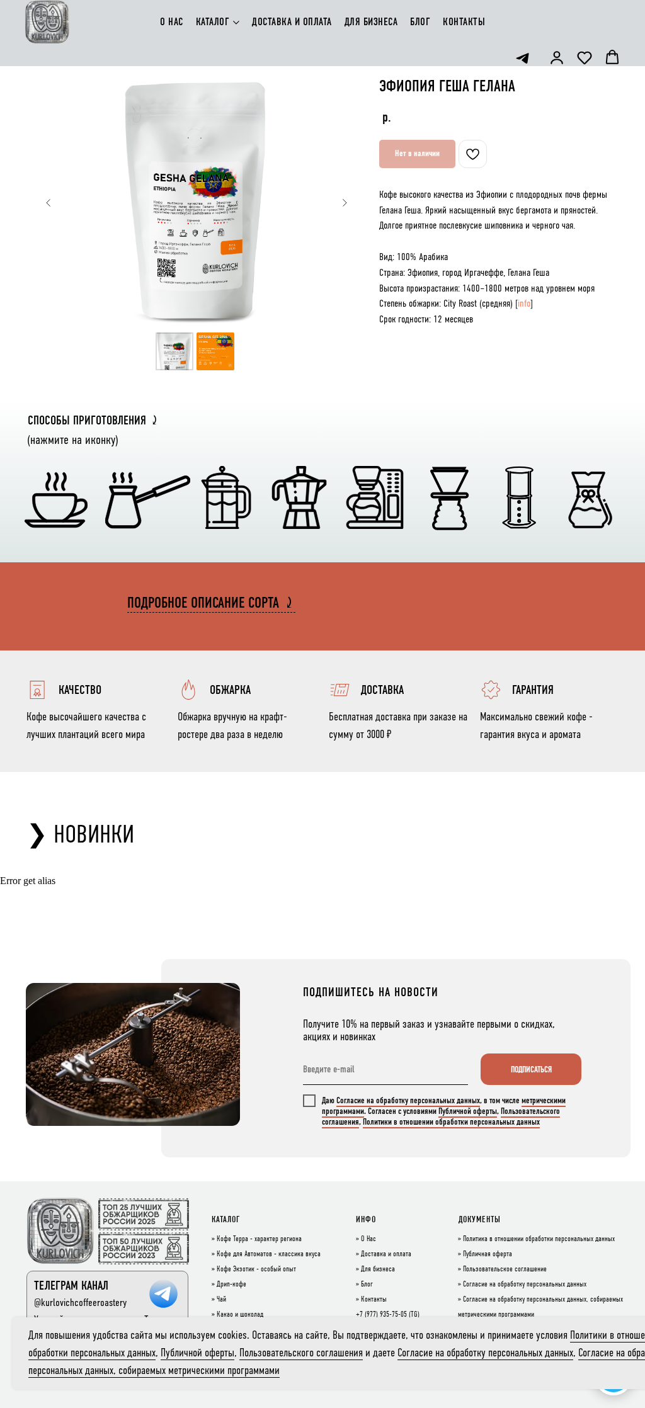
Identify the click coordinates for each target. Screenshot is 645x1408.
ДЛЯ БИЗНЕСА (371, 21)
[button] (556, 57)
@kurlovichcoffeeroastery (80, 1302)
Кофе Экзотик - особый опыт (256, 1269)
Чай (221, 1299)
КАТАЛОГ (213, 21)
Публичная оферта (487, 1254)
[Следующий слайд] (344, 202)
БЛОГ (420, 21)
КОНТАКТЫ (464, 21)
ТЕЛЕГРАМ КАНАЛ (71, 1285)
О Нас (368, 1239)
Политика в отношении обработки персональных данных (539, 1239)
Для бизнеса (378, 1269)
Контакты (374, 1299)
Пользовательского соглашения (301, 1353)
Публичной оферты (467, 1111)
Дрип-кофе (231, 1284)
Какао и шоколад (240, 1315)
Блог (367, 1284)
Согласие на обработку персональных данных (408, 1100)
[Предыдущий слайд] (48, 202)
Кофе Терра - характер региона (259, 1239)
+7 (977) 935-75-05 (381, 1315)
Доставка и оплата (386, 1254)
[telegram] (522, 58)
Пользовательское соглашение (505, 1269)
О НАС (171, 21)
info (524, 303)
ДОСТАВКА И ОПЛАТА (292, 21)
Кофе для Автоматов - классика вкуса (269, 1254)
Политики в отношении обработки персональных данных (451, 1121)
